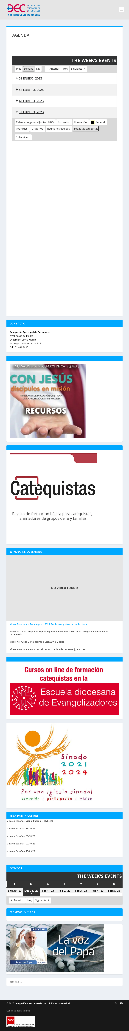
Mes (18, 68)
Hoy (65, 68)
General (100, 122)
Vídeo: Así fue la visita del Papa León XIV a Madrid (37, 641)
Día (38, 68)
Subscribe (22, 137)
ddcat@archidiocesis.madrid (25, 343)
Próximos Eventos (22, 912)
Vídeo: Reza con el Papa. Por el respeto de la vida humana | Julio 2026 (48, 649)
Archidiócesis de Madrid (57, 1003)
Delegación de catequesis (28, 1003)
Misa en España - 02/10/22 (20, 843)
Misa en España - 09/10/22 (20, 836)
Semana (28, 68)
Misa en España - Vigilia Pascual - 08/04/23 (29, 820)
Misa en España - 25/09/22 (20, 851)
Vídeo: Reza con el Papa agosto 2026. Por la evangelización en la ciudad (49, 624)
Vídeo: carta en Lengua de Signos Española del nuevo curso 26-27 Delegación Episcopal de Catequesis (59, 633)
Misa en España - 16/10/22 (20, 828)
